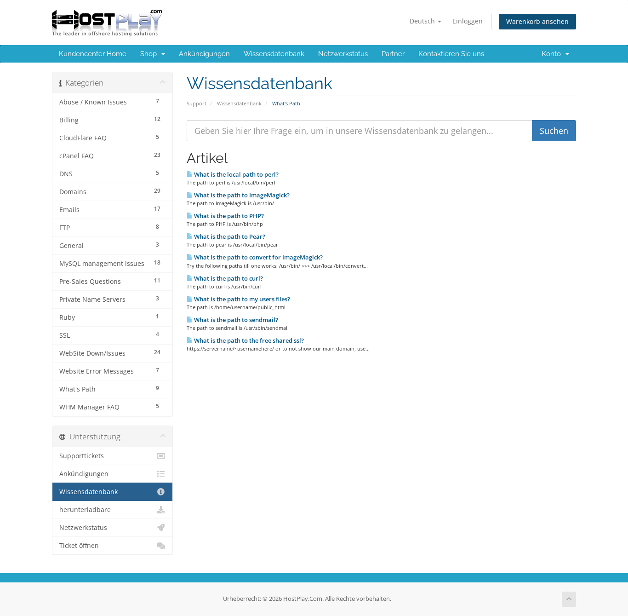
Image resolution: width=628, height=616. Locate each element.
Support (196, 103)
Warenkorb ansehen (537, 21)
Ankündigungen (204, 54)
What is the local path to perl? (236, 174)
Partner (393, 54)
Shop (150, 54)
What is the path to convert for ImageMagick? (258, 257)
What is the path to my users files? (241, 299)
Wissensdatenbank (274, 54)
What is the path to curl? (228, 278)
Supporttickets (81, 456)
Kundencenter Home (92, 54)
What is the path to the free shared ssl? (248, 340)
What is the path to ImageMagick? (241, 195)
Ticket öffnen (79, 545)
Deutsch (423, 21)
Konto (553, 54)
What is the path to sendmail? (235, 320)
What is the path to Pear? (229, 236)
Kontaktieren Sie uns (451, 54)
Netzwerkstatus (343, 54)
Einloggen (467, 21)
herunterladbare (85, 510)
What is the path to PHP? (228, 216)
